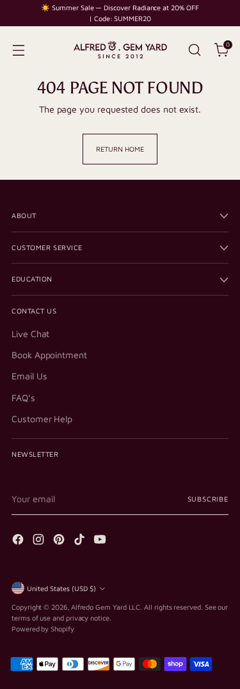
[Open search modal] (194, 49)
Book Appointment (49, 354)
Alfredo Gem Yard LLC (106, 607)
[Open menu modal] (18, 49)
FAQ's (23, 397)
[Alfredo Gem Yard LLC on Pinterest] (60, 541)
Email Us (29, 375)
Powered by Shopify (43, 628)
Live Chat (30, 333)
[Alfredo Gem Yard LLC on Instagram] (39, 541)
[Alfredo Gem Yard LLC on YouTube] (101, 541)
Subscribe (208, 499)
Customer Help (42, 418)
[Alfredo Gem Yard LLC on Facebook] (19, 541)
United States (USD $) (61, 588)
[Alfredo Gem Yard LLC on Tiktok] (80, 541)
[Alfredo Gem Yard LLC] (120, 49)
